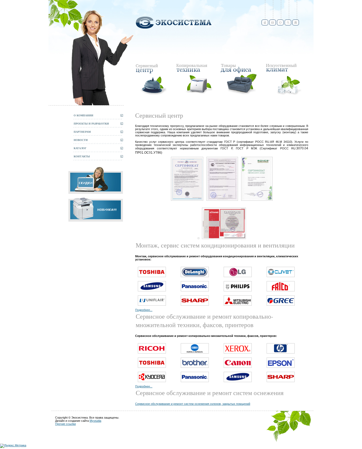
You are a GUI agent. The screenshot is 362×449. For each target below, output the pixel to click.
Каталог (80, 148)
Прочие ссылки (65, 423)
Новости (81, 140)
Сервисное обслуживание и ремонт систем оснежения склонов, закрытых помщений (192, 403)
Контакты (82, 156)
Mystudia (95, 420)
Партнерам (82, 132)
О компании (83, 115)
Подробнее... (143, 309)
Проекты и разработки (91, 123)
